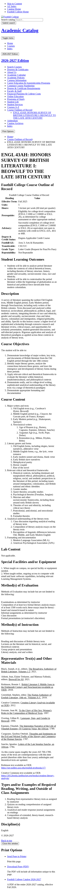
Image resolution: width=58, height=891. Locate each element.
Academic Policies (16, 77)
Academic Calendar (16, 75)
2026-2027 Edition (15, 60)
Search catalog (8, 19)
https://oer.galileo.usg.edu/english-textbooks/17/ (23, 768)
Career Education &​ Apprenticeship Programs (28, 83)
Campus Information (16, 80)
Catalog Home (14, 9)
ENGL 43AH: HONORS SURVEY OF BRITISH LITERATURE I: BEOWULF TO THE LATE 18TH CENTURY (34, 115)
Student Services (15, 104)
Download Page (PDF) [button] (18, 866)
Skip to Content (14, 3)
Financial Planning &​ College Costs (24, 93)
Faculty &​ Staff (14, 91)
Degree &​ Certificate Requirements (23, 88)
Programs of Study (16, 99)
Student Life (13, 102)
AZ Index (11, 6)
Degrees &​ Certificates (17, 69)
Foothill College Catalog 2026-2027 (24, 879)
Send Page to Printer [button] (16, 856)
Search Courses (14, 67)
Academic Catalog (19, 30)
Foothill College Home (18, 11)
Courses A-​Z (13, 107)
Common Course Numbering (21, 85)
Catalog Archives (15, 123)
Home (10, 43)
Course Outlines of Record (19, 110)
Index (9, 48)
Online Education (15, 96)
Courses (11, 46)
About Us (11, 72)
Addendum (12, 120)
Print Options (8, 131)
